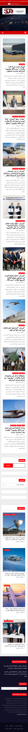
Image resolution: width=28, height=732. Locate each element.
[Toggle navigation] (2, 32)
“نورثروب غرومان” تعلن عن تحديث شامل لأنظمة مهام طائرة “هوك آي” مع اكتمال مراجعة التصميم (15, 574)
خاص (23, 425)
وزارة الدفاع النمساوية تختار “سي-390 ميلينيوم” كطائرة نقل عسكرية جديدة (15, 430)
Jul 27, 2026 (20, 73)
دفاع (7, 725)
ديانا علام (19, 425)
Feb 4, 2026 (20, 178)
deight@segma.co (22, 714)
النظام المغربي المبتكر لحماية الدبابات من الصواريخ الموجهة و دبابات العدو (15, 674)
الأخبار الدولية (22, 373)
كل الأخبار (11, 725)
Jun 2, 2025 (20, 332)
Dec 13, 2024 (19, 382)
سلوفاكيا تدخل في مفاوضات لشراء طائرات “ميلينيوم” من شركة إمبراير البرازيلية (14, 378)
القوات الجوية (22, 64)
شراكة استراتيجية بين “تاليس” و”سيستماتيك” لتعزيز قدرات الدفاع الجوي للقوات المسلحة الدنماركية (15, 645)
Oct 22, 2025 (19, 230)
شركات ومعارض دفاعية (8, 621)
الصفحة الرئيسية (18, 725)
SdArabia (22, 16)
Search (21, 460)
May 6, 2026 (20, 125)
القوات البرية (13, 514)
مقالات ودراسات (8, 728)
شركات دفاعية (15, 116)
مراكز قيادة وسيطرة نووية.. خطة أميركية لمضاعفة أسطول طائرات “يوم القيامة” (15, 610)
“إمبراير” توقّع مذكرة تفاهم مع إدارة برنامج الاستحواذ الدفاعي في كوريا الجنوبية (15, 225)
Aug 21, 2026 (19, 541)
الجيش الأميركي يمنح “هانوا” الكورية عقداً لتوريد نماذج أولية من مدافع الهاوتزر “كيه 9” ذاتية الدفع (14, 539)
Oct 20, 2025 (19, 282)
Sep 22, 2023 (19, 434)
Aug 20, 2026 (19, 648)
